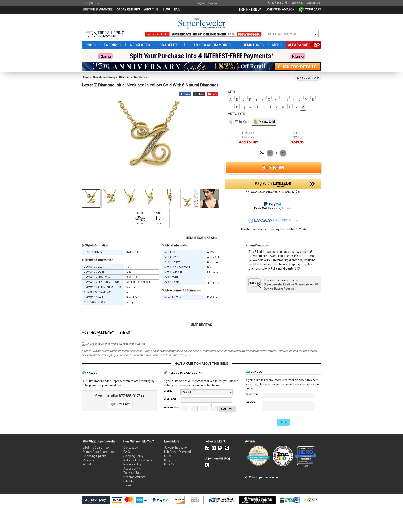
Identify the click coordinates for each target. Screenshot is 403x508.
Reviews (88, 460)
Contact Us (130, 447)
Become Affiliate (134, 477)
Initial (232, 92)
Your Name (170, 399)
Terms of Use (132, 472)
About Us (89, 464)
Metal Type (236, 113)
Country (168, 391)
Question (251, 402)
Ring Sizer (171, 460)
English (201, 3)
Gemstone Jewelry (104, 77)
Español (212, 3)
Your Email (252, 394)
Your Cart (312, 9)
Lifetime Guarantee (96, 447)
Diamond (124, 77)
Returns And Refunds (137, 460)
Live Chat (123, 404)
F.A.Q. (127, 451)
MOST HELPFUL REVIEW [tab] (98, 332)
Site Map (129, 481)
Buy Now (273, 168)
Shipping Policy (133, 456)
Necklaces (140, 77)
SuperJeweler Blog (217, 458)
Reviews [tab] (124, 332)
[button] (273, 187)
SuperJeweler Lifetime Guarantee (286, 284)
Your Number (171, 407)
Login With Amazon (280, 9)
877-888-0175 (280, 2)
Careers (128, 485)
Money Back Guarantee (98, 451)
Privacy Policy (132, 464)
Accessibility (131, 468)
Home (85, 77)
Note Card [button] (170, 464)
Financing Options (94, 456)
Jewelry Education (176, 447)
